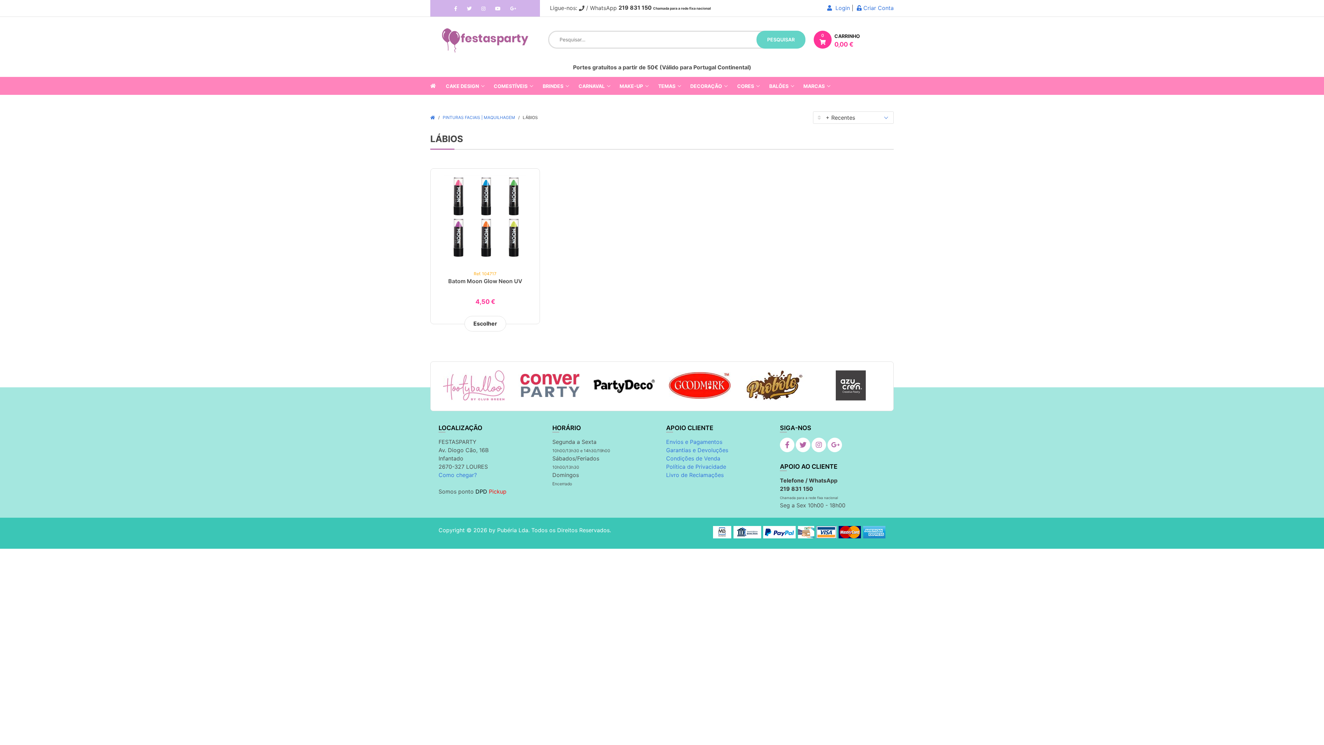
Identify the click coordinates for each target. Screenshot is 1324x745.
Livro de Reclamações (695, 474)
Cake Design (462, 86)
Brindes (553, 86)
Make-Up (631, 86)
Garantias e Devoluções (697, 450)
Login (841, 7)
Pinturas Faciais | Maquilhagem (479, 117)
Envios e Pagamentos (694, 441)
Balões (779, 86)
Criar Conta (878, 7)
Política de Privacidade (696, 466)
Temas (666, 86)
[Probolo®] (775, 385)
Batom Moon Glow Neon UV (485, 281)
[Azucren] (851, 385)
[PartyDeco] (624, 385)
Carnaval (592, 86)
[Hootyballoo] (473, 385)
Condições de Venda (693, 458)
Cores (745, 86)
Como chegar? (458, 474)
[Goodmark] (700, 385)
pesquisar (781, 39)
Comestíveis (511, 86)
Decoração (706, 86)
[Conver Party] (549, 385)
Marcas (814, 86)
